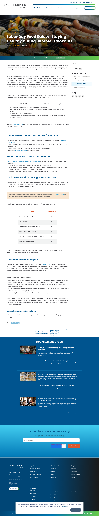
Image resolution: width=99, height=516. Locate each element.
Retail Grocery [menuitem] (33, 493)
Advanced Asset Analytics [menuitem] (36, 483)
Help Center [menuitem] (74, 466)
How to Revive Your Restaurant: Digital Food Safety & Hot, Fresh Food (57, 400)
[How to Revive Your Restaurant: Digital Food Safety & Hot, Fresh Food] (28, 401)
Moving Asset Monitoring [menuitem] (36, 480)
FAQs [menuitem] (52, 489)
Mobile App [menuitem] (74, 471)
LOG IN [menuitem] (78, 8)
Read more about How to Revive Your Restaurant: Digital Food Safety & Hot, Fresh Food (57, 413)
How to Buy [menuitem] (53, 471)
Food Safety (24, 45)
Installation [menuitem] (73, 483)
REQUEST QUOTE (90, 8)
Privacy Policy (28, 513)
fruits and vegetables (21, 150)
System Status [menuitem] (74, 486)
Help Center (82, 2)
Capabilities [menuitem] (33, 466)
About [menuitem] (60, 8)
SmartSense (17, 45)
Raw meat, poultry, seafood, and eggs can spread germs (24, 161)
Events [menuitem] (52, 480)
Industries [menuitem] (33, 488)
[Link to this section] (9, 130)
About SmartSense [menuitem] (56, 466)
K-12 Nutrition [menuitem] (33, 499)
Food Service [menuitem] (33, 496)
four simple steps (17, 124)
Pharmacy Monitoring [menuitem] (35, 468)
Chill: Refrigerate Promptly (79, 87)
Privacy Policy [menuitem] (54, 497)
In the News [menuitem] (53, 483)
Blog (11, 23)
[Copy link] (83, 96)
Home (6, 23)
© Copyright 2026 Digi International (15, 513)
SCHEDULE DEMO (13, 488)
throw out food (46, 264)
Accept (76, 510)
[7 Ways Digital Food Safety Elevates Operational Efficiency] (28, 350)
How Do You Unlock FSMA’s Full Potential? (42, 332)
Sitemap (35, 513)
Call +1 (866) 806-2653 (13, 481)
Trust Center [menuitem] (74, 489)
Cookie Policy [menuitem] (54, 500)
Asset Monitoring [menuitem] (34, 477)
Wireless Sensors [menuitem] (75, 474)
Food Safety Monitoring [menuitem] (35, 474)
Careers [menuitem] (52, 474)
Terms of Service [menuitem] (55, 492)
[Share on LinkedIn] (73, 96)
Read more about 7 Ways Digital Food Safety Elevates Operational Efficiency (57, 362)
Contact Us (89, 2)
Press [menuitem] (52, 486)
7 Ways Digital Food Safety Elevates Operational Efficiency (56, 349)
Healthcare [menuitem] (32, 490)
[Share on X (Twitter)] (76, 96)
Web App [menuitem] (73, 468)
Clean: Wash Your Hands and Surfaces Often (82, 77)
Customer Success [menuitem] (75, 480)
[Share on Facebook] (79, 96)
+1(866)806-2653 (74, 2)
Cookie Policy (65, 506)
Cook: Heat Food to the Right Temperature (80, 84)
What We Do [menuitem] (37, 8)
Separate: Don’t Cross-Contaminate (81, 80)
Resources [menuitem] (49, 8)
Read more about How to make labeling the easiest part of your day (57, 387)
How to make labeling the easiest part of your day (57, 374)
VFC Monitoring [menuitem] (33, 471)
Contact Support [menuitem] (75, 492)
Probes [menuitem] (73, 477)
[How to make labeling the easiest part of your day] (28, 376)
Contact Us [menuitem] (53, 468)
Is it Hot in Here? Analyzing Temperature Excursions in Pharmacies (56, 333)
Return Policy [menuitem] (54, 494)
